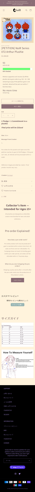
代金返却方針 (8, 410)
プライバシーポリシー (10, 426)
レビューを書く (17, 305)
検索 (5, 430)
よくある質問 (8, 402)
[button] (4, 10)
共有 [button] (5, 196)
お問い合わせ (8, 393)
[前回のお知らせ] (3, 3)
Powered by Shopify (23, 488)
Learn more (17, 280)
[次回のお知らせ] (31, 3)
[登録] (29, 460)
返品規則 (6, 414)
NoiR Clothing (14, 488)
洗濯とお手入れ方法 (10, 406)
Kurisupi (10, 175)
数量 (2, 112)
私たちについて (8, 398)
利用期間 (6, 443)
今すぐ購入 (17, 106)
